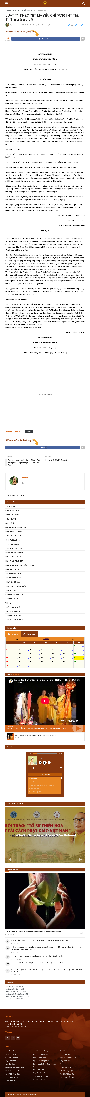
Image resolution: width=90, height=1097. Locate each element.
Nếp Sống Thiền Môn (40, 10)
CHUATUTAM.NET (27, 1094)
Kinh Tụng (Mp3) (12, 544)
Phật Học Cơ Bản (12, 582)
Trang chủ (8, 10)
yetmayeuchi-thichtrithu (14, 431)
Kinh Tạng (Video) (12, 540)
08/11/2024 (46, 839)
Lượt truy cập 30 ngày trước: (15, 996)
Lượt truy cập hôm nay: (13, 989)
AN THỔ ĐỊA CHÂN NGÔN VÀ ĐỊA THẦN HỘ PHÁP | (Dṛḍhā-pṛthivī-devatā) (33, 931)
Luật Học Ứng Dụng (13, 548)
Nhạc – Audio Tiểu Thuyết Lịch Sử (19, 565)
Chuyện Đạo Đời (12, 515)
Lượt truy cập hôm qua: (13, 991)
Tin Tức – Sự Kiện (12, 611)
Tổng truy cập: (10, 999)
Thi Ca (8, 603)
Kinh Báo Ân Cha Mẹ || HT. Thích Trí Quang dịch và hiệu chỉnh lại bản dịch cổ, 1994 (39, 940)
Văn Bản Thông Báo (13, 615)
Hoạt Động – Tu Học (13, 531)
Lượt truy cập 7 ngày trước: (15, 994)
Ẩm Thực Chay (11, 506)
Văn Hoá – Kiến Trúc (13, 620)
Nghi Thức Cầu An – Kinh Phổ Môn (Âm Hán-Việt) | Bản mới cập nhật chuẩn (37, 963)
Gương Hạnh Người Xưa (15, 527)
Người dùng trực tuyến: (13, 986)
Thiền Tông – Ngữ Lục (14, 607)
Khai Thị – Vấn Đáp (13, 536)
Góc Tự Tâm (10, 523)
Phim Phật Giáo (11, 590)
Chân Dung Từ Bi (12, 510)
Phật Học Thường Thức (15, 586)
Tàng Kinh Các (50, 25)
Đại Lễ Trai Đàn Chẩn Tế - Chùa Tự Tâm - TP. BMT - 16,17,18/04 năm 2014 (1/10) (36, 728)
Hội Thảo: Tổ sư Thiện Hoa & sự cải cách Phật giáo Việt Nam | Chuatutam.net (45, 835)
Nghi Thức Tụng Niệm (14, 561)
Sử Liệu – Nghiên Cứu (14, 594)
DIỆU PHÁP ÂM (11, 519)
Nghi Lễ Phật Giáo (26, 10)
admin (14, 25)
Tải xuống (29, 431)
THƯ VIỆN (16, 10)
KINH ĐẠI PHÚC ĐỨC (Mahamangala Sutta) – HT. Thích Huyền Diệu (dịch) (36, 956)
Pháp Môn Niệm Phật (13, 578)
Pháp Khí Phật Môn (13, 573)
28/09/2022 (24, 25)
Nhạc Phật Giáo (12, 569)
